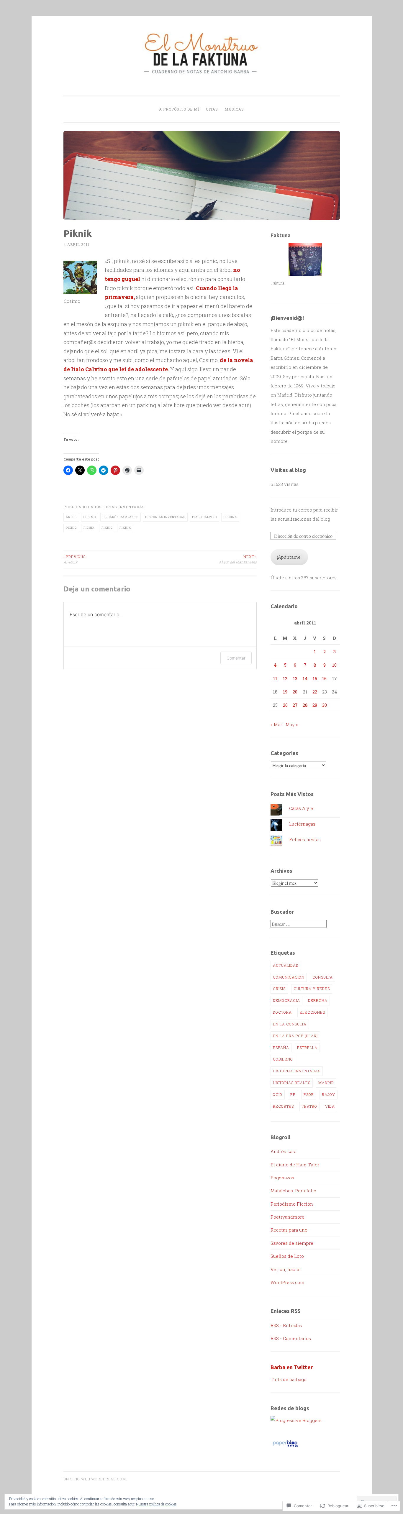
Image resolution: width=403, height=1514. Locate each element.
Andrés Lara (283, 1151)
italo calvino (204, 517)
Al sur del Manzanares (238, 559)
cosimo (89, 517)
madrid (326, 1082)
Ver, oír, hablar (286, 1269)
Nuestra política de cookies (156, 1504)
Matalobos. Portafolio (293, 1191)
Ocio (277, 1094)
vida (330, 1106)
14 (305, 678)
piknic (107, 528)
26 (285, 705)
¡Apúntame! (289, 557)
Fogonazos (282, 1178)
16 (324, 678)
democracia (286, 1000)
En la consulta (290, 1024)
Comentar (236, 657)
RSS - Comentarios (291, 1338)
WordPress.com (287, 1282)
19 (285, 692)
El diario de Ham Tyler (295, 1165)
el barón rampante (120, 517)
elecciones (312, 1012)
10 (334, 665)
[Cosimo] (80, 277)
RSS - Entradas (286, 1325)
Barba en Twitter (292, 1367)
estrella (307, 1047)
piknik (125, 528)
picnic (71, 528)
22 (314, 692)
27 (295, 705)
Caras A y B (301, 808)
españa (281, 1047)
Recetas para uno (289, 1230)
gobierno (283, 1059)
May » (292, 724)
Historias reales (291, 1082)
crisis (279, 988)
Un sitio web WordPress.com (94, 1479)
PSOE (309, 1094)
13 (295, 678)
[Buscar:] (299, 924)
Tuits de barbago (289, 1379)
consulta (322, 977)
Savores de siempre (292, 1243)
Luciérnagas (302, 824)
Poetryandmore (287, 1217)
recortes (283, 1106)
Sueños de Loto (287, 1256)
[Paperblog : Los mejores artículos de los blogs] (285, 1447)
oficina (230, 517)
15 (315, 678)
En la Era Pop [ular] (295, 1035)
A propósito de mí (179, 109)
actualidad (286, 965)
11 (275, 678)
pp (293, 1094)
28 (305, 705)
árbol (71, 517)
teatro (309, 1106)
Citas (212, 109)
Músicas (234, 109)
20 (295, 692)
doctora (282, 1012)
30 (324, 705)
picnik (89, 528)
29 (314, 705)
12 (285, 678)
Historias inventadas (120, 506)
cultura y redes (312, 988)
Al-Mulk (74, 559)
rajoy (328, 1094)
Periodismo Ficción (292, 1204)
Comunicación (288, 977)
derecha (317, 1000)
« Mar (276, 724)
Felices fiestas (305, 839)
